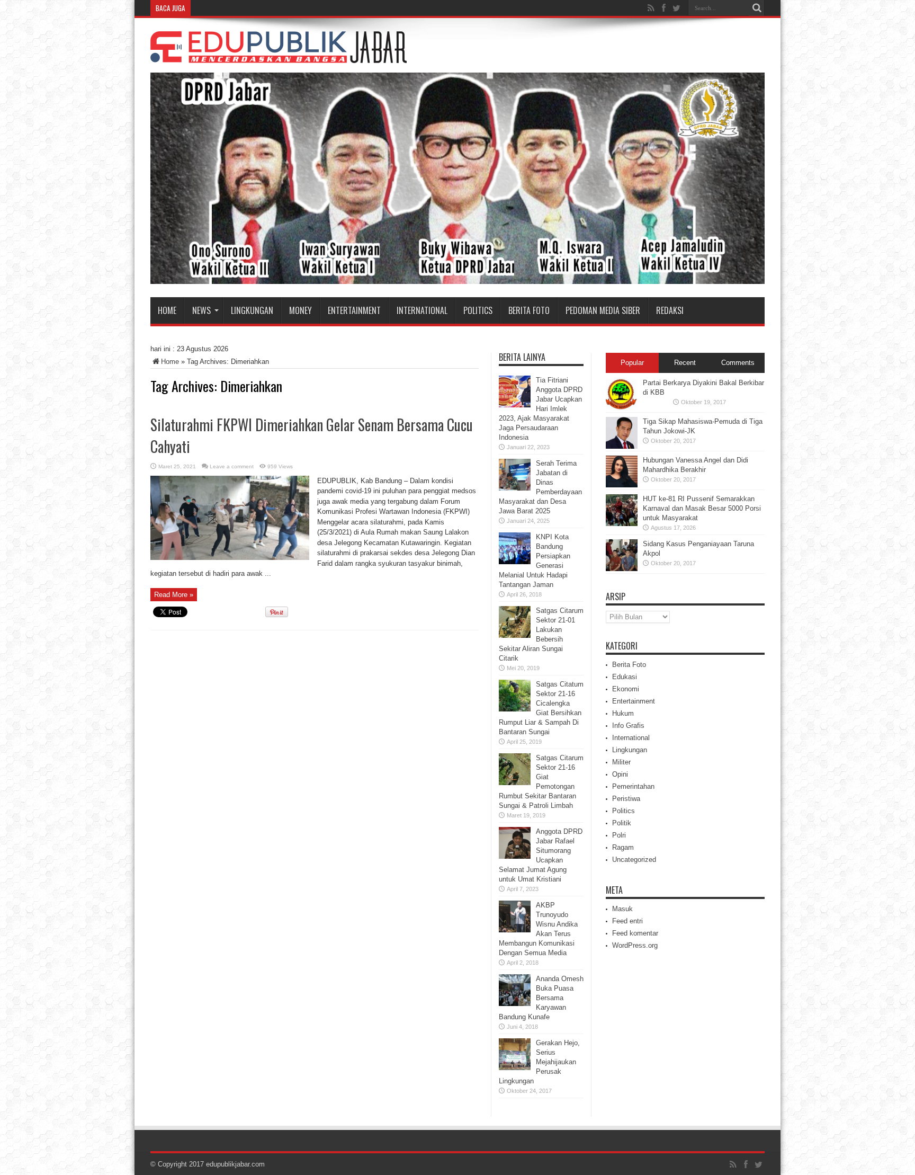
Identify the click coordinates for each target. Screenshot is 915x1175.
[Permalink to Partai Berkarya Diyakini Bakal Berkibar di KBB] (622, 408)
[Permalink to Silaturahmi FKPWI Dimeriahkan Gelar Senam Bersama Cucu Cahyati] (229, 558)
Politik (621, 823)
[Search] (757, 8)
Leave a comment (232, 466)
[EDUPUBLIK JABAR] (278, 55)
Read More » (173, 595)
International (422, 310)
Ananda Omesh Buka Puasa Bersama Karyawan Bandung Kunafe (541, 998)
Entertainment (354, 310)
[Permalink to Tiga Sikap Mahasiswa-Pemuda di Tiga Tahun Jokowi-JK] (622, 446)
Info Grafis (628, 725)
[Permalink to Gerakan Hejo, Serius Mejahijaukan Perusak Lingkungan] (515, 1068)
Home (167, 310)
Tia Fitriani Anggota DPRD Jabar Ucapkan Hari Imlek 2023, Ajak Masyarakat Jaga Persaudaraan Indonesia (540, 408)
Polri (619, 835)
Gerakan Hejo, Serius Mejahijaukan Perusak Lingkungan (539, 1062)
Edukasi (624, 677)
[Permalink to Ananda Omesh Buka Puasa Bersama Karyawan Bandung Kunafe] (515, 1004)
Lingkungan (252, 310)
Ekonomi (625, 689)
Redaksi (670, 310)
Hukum (623, 713)
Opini (620, 774)
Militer (621, 762)
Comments (738, 363)
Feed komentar (635, 933)
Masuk (622, 909)
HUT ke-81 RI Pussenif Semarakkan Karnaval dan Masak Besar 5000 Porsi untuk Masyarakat (702, 508)
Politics (477, 310)
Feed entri (627, 921)
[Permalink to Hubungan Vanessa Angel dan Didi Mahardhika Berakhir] (622, 485)
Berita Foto (529, 310)
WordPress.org (635, 945)
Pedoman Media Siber (603, 310)
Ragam (623, 847)
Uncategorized (634, 860)
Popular (632, 363)
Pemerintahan (633, 786)
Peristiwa (626, 799)
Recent (685, 363)
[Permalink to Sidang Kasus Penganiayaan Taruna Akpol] (622, 569)
